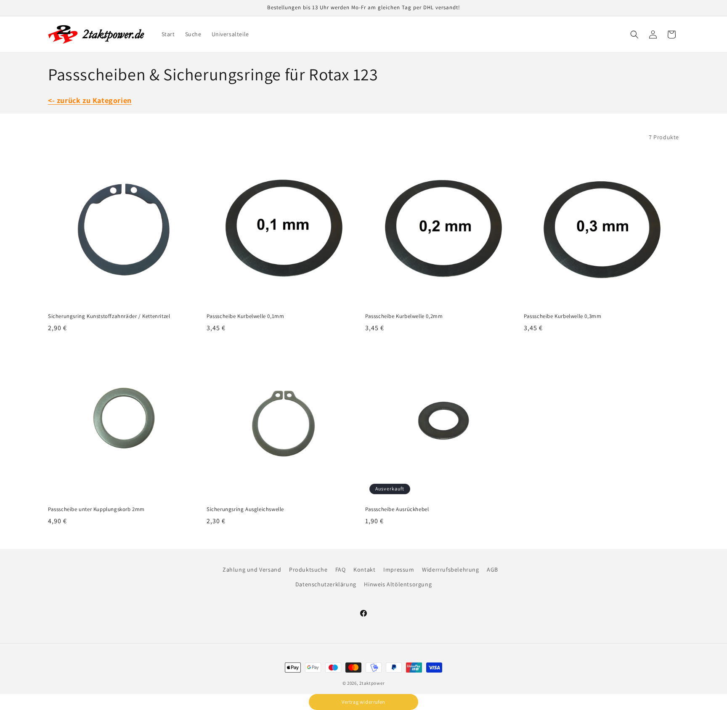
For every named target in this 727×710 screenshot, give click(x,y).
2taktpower (372, 683)
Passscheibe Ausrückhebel (397, 509)
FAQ (340, 569)
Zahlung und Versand (252, 569)
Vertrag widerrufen (363, 702)
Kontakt (364, 569)
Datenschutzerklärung (325, 584)
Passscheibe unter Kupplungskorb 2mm (96, 509)
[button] (634, 34)
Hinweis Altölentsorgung (398, 584)
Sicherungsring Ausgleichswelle (245, 509)
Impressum (398, 569)
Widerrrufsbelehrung (450, 569)
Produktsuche (308, 569)
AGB (492, 569)
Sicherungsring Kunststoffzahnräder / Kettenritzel (109, 316)
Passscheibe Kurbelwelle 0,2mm (404, 316)
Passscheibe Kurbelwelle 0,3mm (562, 316)
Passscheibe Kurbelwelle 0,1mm (245, 316)
